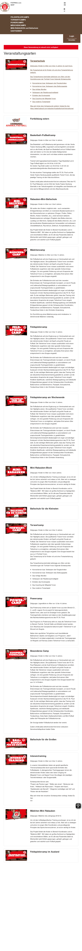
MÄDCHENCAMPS (18, 25)
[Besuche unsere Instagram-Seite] (64, 11)
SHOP (12, 5)
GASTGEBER (16, 31)
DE (65, 3)
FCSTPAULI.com (16, 3)
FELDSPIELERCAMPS (20, 17)
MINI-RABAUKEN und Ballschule (24, 28)
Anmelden (71, 40)
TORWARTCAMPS (18, 19)
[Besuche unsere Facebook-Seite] (64, 9)
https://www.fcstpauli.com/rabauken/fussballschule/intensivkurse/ (52, 108)
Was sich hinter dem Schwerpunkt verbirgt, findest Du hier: (50, 106)
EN (65, 5)
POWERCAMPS (17, 22)
